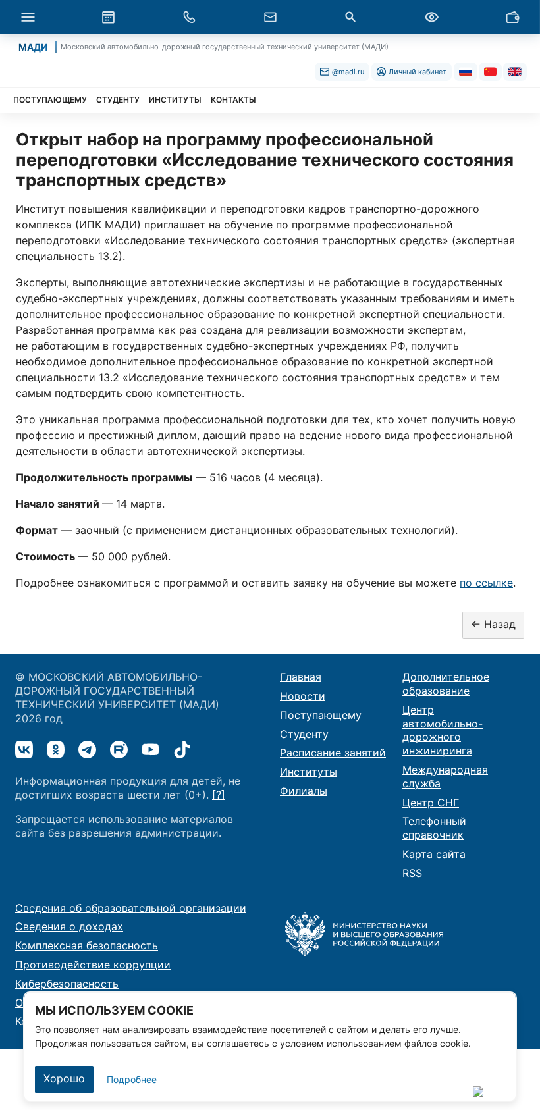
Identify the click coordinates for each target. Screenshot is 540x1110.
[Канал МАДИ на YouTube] (150, 749)
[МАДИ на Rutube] (119, 749)
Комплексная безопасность (86, 945)
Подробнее (132, 1079)
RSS (412, 873)
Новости (302, 695)
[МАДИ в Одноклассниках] (56, 749)
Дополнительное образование (445, 683)
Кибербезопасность (67, 983)
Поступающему (321, 715)
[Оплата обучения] (512, 17)
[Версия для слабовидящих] (431, 17)
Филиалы (303, 790)
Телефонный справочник (434, 827)
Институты (308, 771)
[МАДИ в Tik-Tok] (182, 749)
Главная (300, 676)
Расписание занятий (333, 752)
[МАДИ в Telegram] (87, 749)
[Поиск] (351, 17)
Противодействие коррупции (93, 964)
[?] (218, 794)
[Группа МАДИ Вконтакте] (24, 749)
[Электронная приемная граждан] (270, 17)
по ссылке (486, 582)
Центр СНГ (430, 802)
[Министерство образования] (364, 932)
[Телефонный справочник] (189, 17)
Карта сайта (434, 853)
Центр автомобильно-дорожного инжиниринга (442, 730)
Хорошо (64, 1078)
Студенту (304, 734)
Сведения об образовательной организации (130, 907)
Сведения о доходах (69, 926)
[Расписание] (109, 17)
